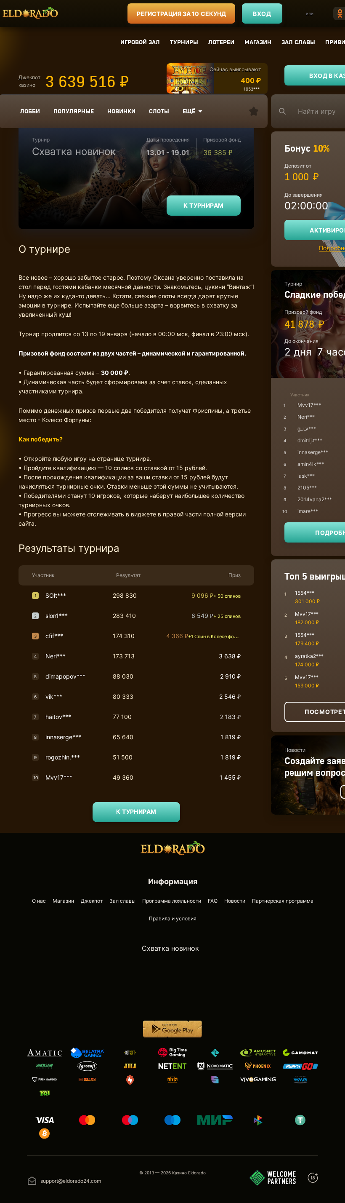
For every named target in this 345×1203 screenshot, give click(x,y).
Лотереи (221, 41)
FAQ (213, 901)
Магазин (257, 41)
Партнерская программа (282, 901)
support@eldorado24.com (70, 1181)
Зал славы (298, 41)
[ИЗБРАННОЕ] (253, 111)
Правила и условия (172, 918)
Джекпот (92, 901)
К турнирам (203, 205)
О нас (39, 901)
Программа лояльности (171, 901)
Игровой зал (140, 41)
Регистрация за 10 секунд (181, 13)
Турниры (184, 41)
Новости (234, 901)
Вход (262, 13)
